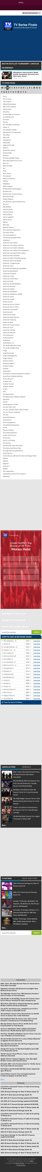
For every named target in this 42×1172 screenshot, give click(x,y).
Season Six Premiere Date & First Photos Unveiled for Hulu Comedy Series (20, 1000)
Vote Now (36, 641)
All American (7, 191)
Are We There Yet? (9, 407)
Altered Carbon (8, 227)
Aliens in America (9, 178)
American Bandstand (10, 271)
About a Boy (7, 109)
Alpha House (7, 220)
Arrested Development (11, 425)
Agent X (5, 148)
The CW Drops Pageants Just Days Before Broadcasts (20, 1045)
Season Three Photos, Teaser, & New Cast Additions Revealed (19, 1055)
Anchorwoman (8, 338)
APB (4, 392)
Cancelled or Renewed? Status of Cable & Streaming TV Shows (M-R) (20, 1088)
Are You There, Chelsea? (11, 412)
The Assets (7, 443)
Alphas (5, 222)
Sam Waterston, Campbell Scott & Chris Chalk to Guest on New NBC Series (19, 1010)
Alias (4, 171)
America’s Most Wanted (11, 255)
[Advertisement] (21, 956)
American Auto (8, 266)
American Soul (8, 327)
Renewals (26, 767)
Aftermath (6, 143)
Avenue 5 (6, 466)
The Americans (8, 335)
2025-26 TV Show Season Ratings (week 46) (16, 1111)
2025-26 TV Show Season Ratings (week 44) (16, 1140)
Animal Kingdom (8, 363)
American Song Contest (11, 325)
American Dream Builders (12, 284)
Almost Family (7, 209)
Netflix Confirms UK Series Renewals (20, 1005)
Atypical (5, 463)
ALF (4, 168)
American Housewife (10, 309)
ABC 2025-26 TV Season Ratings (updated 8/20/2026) (19, 1098)
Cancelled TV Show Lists (14, 613)
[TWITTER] (22, 7)
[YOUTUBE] (13, 7)
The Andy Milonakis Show (12, 345)
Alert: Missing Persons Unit (12, 161)
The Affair (6, 135)
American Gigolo (8, 289)
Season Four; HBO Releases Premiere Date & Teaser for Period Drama (20, 995)
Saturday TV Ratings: (26, 912)
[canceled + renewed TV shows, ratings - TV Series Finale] (20, 26)
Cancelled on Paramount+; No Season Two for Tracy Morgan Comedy (25, 810)
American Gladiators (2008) (12, 294)
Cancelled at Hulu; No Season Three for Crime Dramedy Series (25, 792)
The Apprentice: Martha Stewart (14, 397)
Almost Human (8, 212)
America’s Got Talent (10, 243)
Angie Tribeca (7, 358)
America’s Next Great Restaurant (14, 258)
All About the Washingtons (12, 189)
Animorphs (7, 371)
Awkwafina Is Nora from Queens (14, 474)
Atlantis (5, 461)
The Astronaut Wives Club (12, 448)
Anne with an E (8, 379)
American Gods (8, 297)
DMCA (32, 1161)
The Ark (5, 415)
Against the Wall (8, 145)
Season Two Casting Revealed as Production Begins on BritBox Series (18, 1075)
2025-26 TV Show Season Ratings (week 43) (16, 1150)
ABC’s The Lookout (9, 107)
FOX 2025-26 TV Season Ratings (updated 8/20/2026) (19, 1104)
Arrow (5, 427)
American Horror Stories (11, 304)
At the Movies (7, 453)
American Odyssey (9, 320)
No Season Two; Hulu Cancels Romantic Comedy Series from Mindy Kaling (26, 783)
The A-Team (7, 99)
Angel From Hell (8, 353)
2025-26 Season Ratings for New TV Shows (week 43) (20, 1146)
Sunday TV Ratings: (26, 903)
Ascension (6, 438)
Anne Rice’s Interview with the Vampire (16, 374)
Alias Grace (7, 173)
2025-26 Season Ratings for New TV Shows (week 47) (20, 1092)
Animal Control (8, 361)
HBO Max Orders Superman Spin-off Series (20, 1070)
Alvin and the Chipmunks (11, 230)
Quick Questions (29, 878)
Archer (5, 402)
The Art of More (8, 430)
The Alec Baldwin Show (11, 158)
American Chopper (9, 273)
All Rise (5, 181)
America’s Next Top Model (12, 261)
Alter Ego (6, 225)
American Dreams (9, 286)
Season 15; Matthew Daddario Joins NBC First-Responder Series (20, 1050)
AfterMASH (7, 140)
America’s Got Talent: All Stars (13, 245)
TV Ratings (7, 878)
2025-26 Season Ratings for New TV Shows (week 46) (20, 1107)
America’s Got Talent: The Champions (16, 250)
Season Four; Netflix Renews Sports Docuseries (18, 1030)
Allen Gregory (8, 186)
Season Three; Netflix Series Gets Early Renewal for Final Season (19, 1025)
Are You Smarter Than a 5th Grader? (15, 410)
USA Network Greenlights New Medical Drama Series (19, 989)
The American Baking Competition (15, 268)
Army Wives (7, 420)
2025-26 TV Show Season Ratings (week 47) (16, 1095)
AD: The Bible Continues (11, 125)
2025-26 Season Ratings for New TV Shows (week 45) (20, 1129)
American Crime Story (10, 279)
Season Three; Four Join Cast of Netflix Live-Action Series (21, 1035)
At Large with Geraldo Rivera (13, 451)
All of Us (6, 204)
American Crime (8, 276)
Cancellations (8, 767)
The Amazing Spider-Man (12, 238)
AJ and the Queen (9, 150)
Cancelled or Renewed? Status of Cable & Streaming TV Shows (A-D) (20, 1125)
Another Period (8, 384)
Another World (8, 386)
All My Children (8, 199)
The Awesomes (8, 471)
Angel (5, 350)
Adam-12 (6, 127)
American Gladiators (10, 291)
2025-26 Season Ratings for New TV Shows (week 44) (20, 1143)
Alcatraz (6, 155)
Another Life (7, 381)
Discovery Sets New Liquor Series (26, 74)
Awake (5, 469)
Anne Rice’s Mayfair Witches (13, 376)
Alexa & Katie (7, 166)
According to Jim (8, 117)
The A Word (7, 101)
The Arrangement (9, 422)
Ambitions (6, 240)
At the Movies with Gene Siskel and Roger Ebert (19, 456)
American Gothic (8, 299)
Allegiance (6, 184)
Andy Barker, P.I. (8, 343)
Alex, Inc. (6, 163)
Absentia (6, 112)
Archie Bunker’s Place (10, 404)
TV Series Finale (19, 1163)
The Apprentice (8, 394)
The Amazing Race (9, 235)
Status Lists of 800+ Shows (15, 626)
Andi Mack (6, 340)
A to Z (5, 96)
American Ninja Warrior (11, 317)
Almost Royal (7, 214)
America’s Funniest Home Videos (14, 253)
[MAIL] (30, 7)
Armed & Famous (9, 417)
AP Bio (5, 389)
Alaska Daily (7, 153)
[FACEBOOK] (18, 7)
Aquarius (6, 399)
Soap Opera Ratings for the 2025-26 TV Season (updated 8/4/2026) (18, 1136)
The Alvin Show (8, 232)
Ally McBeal (7, 207)
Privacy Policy (20, 1165)
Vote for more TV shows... (13, 702)
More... (4, 825)
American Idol (7, 312)
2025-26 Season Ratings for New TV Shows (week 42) (20, 1153)
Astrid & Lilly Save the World (13, 445)
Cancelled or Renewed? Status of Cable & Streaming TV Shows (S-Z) (20, 1120)
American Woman (9, 333)
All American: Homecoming (12, 194)
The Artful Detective (10, 433)
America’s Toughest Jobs (11, 263)
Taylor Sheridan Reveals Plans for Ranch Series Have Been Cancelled (26, 774)
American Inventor (9, 315)
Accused (6, 119)
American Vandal (9, 330)
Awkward (6, 476)
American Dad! (8, 281)
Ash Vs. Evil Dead (9, 440)
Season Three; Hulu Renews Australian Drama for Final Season (26, 801)
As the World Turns (9, 435)
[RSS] (25, 7)
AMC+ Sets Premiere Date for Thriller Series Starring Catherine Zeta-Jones (21, 1065)
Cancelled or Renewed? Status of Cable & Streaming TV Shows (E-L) (20, 1115)
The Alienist (7, 176)
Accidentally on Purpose (11, 114)
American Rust (8, 322)
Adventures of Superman (12, 132)
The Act (5, 122)
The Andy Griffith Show (11, 348)
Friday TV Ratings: (25, 921)
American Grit (7, 302)
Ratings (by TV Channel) (13, 620)
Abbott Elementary (9, 104)
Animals (6, 368)
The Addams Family (10, 130)
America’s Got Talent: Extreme (13, 248)
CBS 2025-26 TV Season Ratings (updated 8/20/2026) (19, 1101)
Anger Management (10, 356)
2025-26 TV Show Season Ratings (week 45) (16, 1132)
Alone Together (8, 217)
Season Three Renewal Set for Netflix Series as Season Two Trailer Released (20, 1015)
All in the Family (8, 196)
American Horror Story (11, 307)
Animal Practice (8, 366)
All (2, 87)
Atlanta (5, 458)
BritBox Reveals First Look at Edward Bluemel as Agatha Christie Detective (20, 1040)
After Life (6, 137)
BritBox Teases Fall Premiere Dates (19, 1060)
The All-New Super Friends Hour (14, 202)
